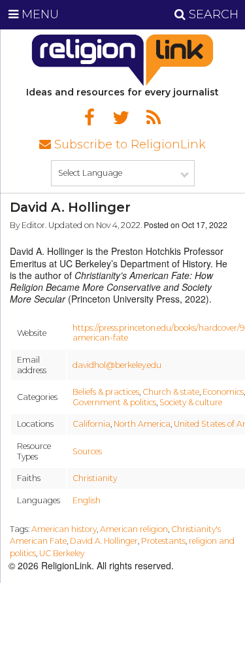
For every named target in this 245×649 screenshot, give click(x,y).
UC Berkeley (61, 553)
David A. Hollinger (104, 541)
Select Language (90, 173)
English (87, 500)
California (91, 424)
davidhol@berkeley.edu (117, 365)
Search (212, 14)
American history (64, 529)
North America (142, 424)
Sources (87, 451)
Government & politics (114, 402)
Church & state (170, 392)
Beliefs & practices (106, 392)
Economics (223, 392)
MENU (38, 14)
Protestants (163, 541)
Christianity (95, 478)
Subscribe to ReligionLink (128, 144)
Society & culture (190, 402)
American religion (134, 529)
